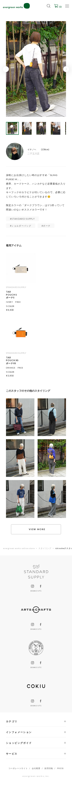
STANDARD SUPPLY (23, 218)
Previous (6, 69)
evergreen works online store (19, 548)
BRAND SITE (35, 591)
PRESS (60, 768)
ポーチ (46, 225)
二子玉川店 (33, 153)
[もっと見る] (36, 529)
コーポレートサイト (18, 768)
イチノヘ (31, 149)
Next (66, 69)
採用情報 (48, 768)
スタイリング (44, 548)
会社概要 (36, 768)
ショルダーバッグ (21, 225)
